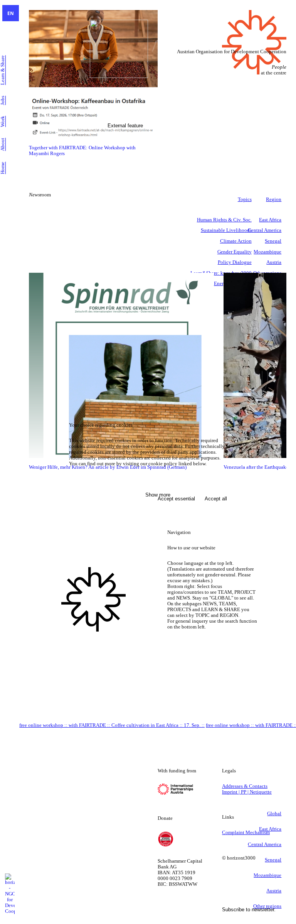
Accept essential (176, 499)
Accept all (216, 499)
